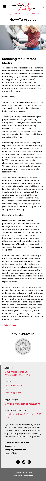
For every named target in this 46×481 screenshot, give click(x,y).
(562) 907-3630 (33, 14)
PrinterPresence (26, 475)
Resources (9, 446)
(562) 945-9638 (16, 14)
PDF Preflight (10, 453)
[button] (4, 6)
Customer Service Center (16, 442)
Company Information (15, 449)
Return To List (10, 325)
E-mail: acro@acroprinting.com (22, 403)
